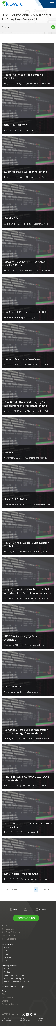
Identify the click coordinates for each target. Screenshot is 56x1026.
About (4, 926)
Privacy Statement (6, 1020)
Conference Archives (43, 1020)
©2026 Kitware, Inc (10, 1014)
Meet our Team (8, 936)
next (45, 889)
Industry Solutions (10, 965)
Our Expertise (8, 929)
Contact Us (26, 918)
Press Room (7, 998)
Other (6, 961)
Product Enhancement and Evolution (17, 982)
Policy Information (25, 1020)
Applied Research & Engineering (15, 975)
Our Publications (9, 939)
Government (7, 944)
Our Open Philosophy (11, 932)
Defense (6, 948)
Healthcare (7, 957)
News (4, 991)
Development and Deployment (14, 979)
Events (5, 1001)
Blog (4, 994)
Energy (6, 954)
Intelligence (8, 951)
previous (13, 889)
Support (6, 969)
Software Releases (10, 1004)
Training (7, 972)
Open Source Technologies (13, 987)
